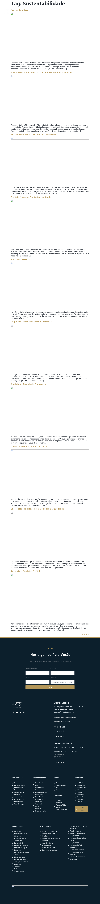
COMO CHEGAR (59, 736)
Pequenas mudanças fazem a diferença (31, 322)
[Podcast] (23, 712)
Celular (53, 668)
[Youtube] (20, 712)
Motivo (53, 677)
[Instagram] (13, 712)
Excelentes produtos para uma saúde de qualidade (37, 509)
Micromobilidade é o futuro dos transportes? (35, 135)
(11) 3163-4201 (59, 754)
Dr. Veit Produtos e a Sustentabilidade (31, 197)
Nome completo (31, 668)
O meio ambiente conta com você (29, 446)
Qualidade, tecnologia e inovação (28, 384)
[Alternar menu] (62, 12)
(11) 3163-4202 (59, 757)
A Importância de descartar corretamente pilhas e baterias (41, 72)
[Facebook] (17, 712)
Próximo (84, 634)
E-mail (27, 677)
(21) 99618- (58, 727)
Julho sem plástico (20, 259)
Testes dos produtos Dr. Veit (26, 571)
